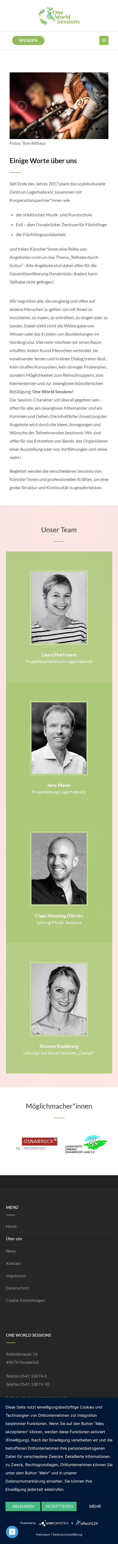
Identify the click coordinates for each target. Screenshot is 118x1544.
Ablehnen (23, 1506)
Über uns (14, 1238)
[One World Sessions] (59, 16)
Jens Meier (59, 785)
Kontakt (13, 1263)
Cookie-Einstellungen (25, 1300)
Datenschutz (17, 1287)
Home (11, 1226)
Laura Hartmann (59, 654)
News (11, 1250)
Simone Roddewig (59, 1046)
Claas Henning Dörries (59, 916)
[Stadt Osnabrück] (34, 1143)
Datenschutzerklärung (67, 1534)
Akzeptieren (59, 1506)
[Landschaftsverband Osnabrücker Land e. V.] (84, 1143)
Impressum (16, 1275)
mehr (95, 1506)
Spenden (28, 40)
